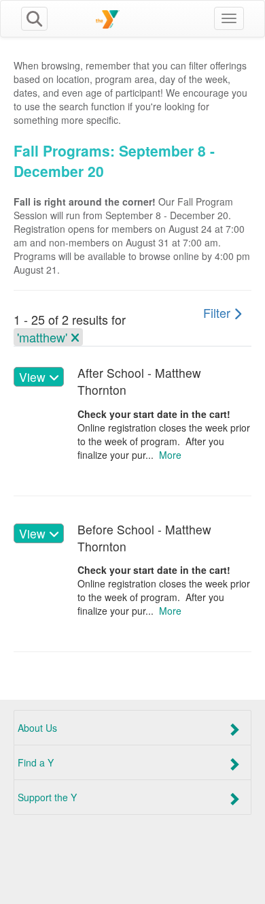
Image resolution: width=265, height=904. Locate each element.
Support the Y (47, 797)
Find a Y (36, 762)
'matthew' (44, 337)
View (34, 376)
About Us (37, 727)
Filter (218, 312)
